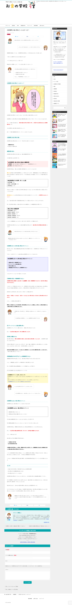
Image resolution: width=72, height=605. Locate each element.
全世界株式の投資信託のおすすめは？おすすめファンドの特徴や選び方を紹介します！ (62, 160)
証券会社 (55, 98)
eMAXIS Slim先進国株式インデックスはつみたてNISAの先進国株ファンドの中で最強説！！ (62, 145)
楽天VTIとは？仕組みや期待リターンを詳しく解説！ (62, 149)
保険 (54, 86)
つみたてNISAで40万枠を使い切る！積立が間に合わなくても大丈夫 (62, 125)
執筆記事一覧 (46, 522)
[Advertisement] (36, 16)
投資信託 (13, 25)
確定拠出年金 (23, 25)
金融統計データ (56, 103)
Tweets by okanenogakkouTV (58, 69)
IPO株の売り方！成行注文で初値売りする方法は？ (62, 120)
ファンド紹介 (56, 81)
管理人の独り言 (56, 96)
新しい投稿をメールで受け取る (12, 589)
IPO (54, 76)
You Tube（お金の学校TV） (58, 61)
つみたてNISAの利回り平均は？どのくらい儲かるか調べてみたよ (62, 135)
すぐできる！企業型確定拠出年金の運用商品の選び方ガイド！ (62, 155)
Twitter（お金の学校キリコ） (58, 63)
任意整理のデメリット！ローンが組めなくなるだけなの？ (19, 381)
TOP (8, 594)
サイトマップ (29, 25)
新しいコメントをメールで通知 (12, 586)
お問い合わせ (42, 25)
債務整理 (8, 34)
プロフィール (7, 25)
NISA (18, 25)
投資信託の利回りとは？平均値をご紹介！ (62, 115)
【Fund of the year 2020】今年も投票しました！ (62, 165)
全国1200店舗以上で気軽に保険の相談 (27, 542)
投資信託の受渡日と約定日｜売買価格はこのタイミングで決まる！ (62, 130)
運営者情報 (36, 25)
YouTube (15, 520)
